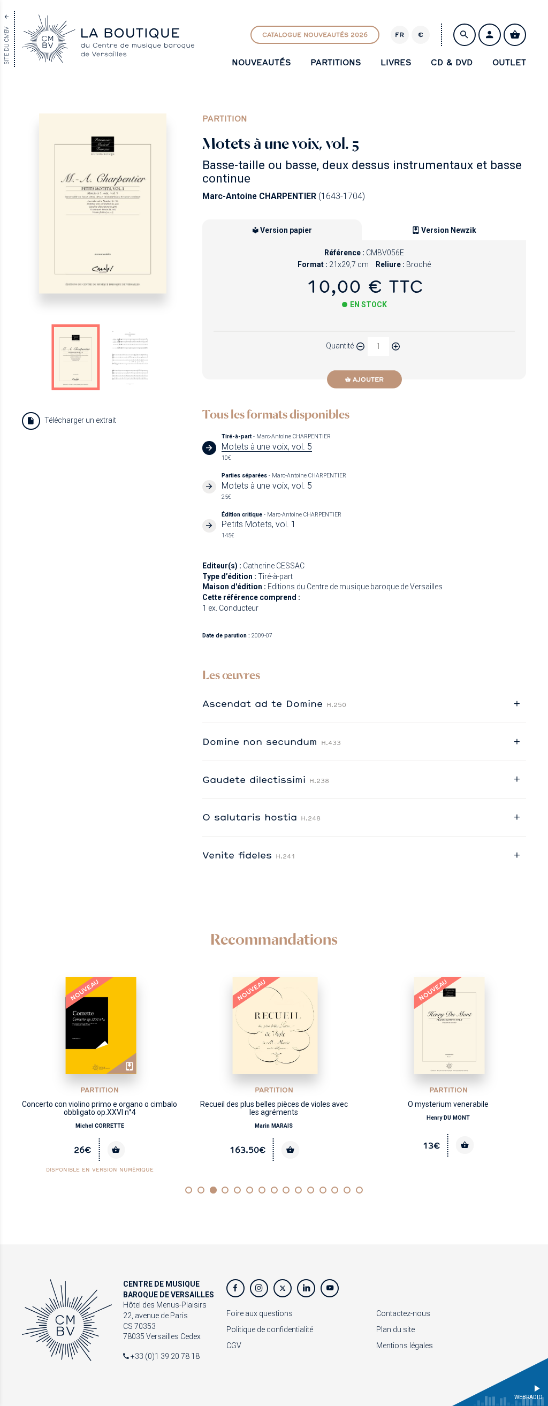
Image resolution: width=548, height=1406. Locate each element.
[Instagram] (259, 1288)
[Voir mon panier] (515, 35)
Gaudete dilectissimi (265, 779)
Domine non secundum (271, 741)
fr (399, 35)
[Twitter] (282, 1288)
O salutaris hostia (261, 817)
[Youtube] (330, 1288)
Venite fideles (248, 855)
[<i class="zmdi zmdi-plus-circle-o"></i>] (396, 346)
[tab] (364, 704)
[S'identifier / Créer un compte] (489, 35)
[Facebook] (235, 1288)
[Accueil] (108, 57)
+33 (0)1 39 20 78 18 (164, 1356)
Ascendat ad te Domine (274, 703)
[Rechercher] (464, 35)
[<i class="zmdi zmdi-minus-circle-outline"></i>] (361, 346)
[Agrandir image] (102, 203)
